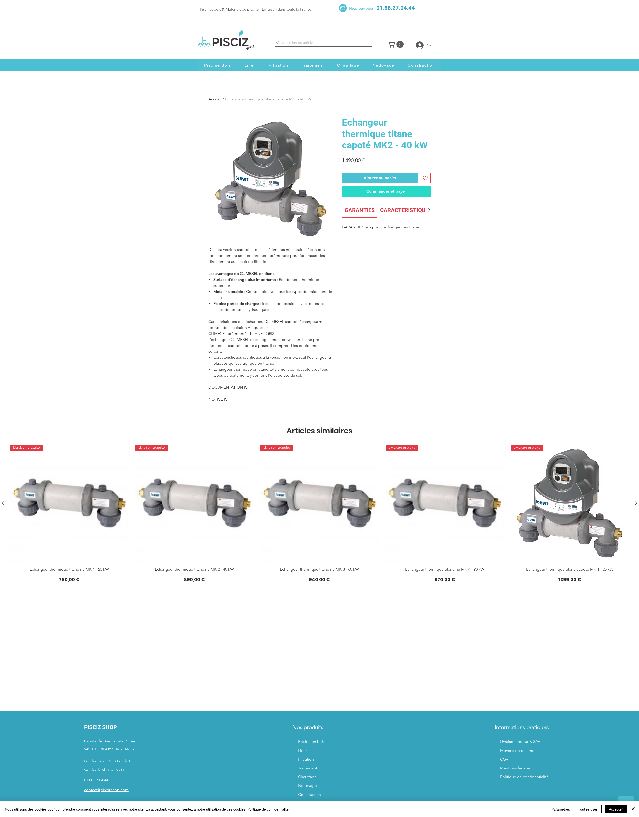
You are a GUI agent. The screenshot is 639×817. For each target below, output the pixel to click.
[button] (396, 44)
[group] (319, 513)
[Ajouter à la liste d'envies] (425, 178)
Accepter (616, 809)
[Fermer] (633, 809)
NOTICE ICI (218, 399)
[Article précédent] (3, 503)
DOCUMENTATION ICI (228, 387)
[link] (360, 210)
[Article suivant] (636, 503)
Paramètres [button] (560, 809)
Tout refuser (587, 809)
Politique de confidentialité (268, 809)
